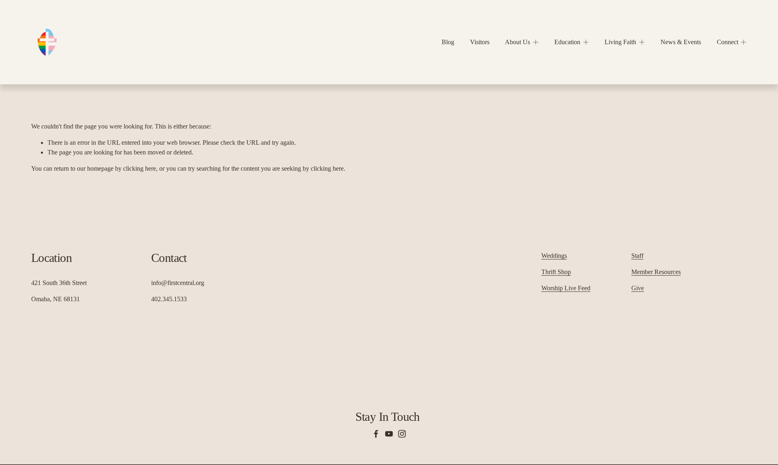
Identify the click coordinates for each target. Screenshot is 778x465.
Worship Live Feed (565, 288)
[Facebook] (376, 434)
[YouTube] (389, 434)
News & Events (680, 42)
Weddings (554, 255)
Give (637, 288)
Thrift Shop (556, 271)
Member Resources (656, 271)
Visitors (479, 42)
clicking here (139, 168)
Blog (448, 42)
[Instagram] (402, 434)
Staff (637, 255)
